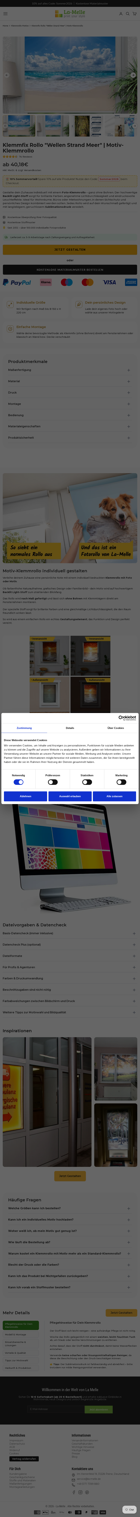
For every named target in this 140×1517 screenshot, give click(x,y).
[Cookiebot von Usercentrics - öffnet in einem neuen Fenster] (121, 718)
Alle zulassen (114, 796)
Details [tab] (70, 728)
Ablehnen (25, 796)
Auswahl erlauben (70, 796)
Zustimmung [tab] (24, 728)
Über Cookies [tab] (116, 728)
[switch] (53, 782)
